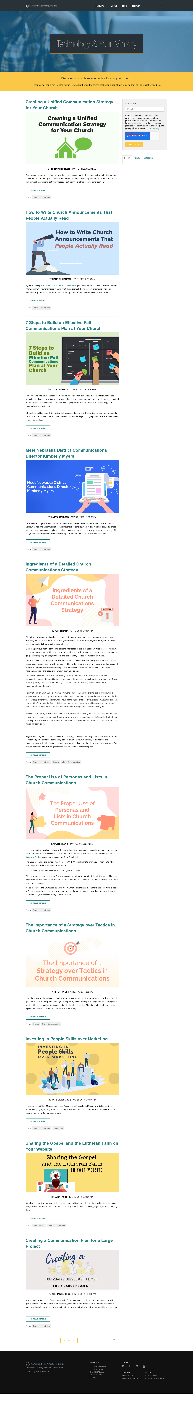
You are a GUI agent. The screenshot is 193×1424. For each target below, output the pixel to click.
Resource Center (156, 6)
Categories (148, 158)
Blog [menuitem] (124, 6)
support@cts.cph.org (130, 1378)
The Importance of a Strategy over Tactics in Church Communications (70, 928)
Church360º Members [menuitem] (98, 1366)
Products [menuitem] (99, 6)
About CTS (29, 1372)
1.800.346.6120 (127, 1376)
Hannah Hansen (60, 168)
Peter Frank (61, 630)
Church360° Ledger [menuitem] (97, 1372)
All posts (69, 1340)
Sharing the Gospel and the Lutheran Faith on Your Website (72, 1146)
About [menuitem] (114, 6)
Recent (127, 158)
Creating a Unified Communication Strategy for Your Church (69, 105)
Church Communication (41, 197)
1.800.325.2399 (151, 1376)
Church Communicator (41, 762)
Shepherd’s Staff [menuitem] (96, 1375)
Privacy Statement (42, 1372)
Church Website (39, 1225)
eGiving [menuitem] (93, 1377)
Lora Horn (60, 1196)
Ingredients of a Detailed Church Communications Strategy (58, 567)
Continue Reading (38, 190)
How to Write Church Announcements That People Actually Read (69, 215)
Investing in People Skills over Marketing (67, 1039)
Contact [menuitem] (136, 6)
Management (58, 1128)
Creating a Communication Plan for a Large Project (69, 1243)
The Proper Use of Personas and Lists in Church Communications (66, 780)
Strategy (56, 762)
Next (115, 1339)
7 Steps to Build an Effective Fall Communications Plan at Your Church (64, 325)
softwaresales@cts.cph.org (155, 1378)
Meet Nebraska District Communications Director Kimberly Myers (66, 453)
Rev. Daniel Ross (61, 1294)
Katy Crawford (60, 389)
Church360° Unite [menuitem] (96, 1369)
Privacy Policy (153, 128)
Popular (137, 158)
